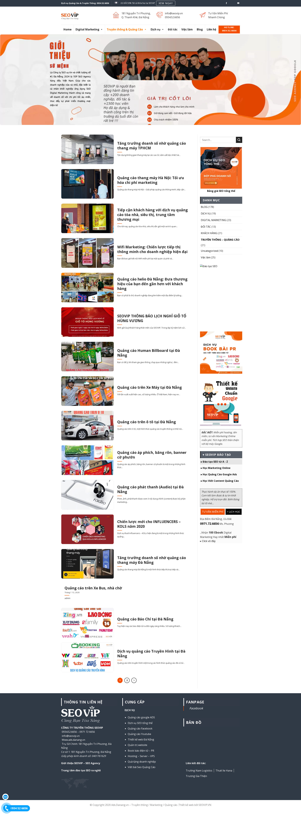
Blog (200, 29)
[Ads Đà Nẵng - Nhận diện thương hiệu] (80, 16)
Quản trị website (137, 745)
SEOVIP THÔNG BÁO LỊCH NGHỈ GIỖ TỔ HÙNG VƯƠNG (151, 318)
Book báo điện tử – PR (141, 750)
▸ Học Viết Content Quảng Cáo (220, 481)
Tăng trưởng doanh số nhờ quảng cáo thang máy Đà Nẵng (151, 560)
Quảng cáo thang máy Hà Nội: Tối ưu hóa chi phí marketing (150, 180)
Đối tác (172, 29)
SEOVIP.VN (205, 805)
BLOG (204, 207)
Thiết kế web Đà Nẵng (141, 739)
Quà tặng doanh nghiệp (142, 761)
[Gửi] (239, 140)
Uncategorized (209, 251)
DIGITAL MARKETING (213, 220)
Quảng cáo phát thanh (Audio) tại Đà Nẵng (150, 489)
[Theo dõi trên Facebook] (226, 3)
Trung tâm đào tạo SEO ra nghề (81, 770)
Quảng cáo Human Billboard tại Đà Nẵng (148, 353)
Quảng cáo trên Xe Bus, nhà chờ (93, 588)
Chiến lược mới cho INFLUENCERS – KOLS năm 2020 (149, 524)
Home (67, 29)
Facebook (196, 708)
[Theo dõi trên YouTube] (238, 3)
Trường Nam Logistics (199, 770)
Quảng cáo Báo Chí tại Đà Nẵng (145, 619)
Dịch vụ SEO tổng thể (140, 723)
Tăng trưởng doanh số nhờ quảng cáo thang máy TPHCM (151, 145)
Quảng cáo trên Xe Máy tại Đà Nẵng (149, 387)
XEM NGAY (166, 3)
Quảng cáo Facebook (140, 728)
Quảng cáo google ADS (141, 717)
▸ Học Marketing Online (215, 468)
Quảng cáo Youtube (139, 734)
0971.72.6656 (209, 523)
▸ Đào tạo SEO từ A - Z (214, 461)
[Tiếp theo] (134, 680)
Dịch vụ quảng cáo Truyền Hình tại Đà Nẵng (151, 653)
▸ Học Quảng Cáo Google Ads (219, 474)
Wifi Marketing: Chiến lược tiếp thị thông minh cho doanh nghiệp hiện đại (152, 249)
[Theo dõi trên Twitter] (229, 3)
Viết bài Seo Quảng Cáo (141, 767)
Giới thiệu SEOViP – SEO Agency (80, 763)
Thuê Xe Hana (224, 770)
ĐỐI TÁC (206, 226)
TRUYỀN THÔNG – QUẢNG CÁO (220, 239)
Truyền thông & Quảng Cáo (125, 29)
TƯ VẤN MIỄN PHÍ (212, 511)
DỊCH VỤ (206, 213)
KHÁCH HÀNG (209, 233)
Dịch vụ (155, 29)
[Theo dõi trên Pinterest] (232, 3)
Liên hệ (211, 29)
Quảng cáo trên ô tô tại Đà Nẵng (146, 422)
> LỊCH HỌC (233, 511)
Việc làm (187, 29)
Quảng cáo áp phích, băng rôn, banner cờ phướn (152, 455)
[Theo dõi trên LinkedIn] (235, 3)
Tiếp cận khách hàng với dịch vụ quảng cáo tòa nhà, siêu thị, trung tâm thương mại (152, 215)
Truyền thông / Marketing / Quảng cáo (154, 805)
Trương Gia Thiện (196, 776)
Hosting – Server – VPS (141, 756)
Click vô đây (209, 541)
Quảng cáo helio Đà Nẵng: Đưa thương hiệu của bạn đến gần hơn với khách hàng (152, 284)
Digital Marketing (87, 29)
